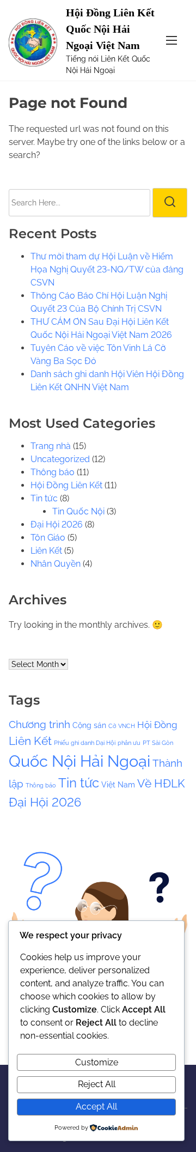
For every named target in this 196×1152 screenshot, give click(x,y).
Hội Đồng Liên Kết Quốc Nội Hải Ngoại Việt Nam (110, 29)
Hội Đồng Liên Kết (66, 485)
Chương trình (39, 724)
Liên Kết (46, 550)
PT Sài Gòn (158, 742)
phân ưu (129, 742)
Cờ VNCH (121, 726)
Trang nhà (50, 446)
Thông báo (52, 472)
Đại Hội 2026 (56, 524)
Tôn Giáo (47, 537)
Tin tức (44, 498)
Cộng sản (89, 725)
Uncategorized (60, 459)
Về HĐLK (161, 783)
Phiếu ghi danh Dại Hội (84, 742)
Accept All (96, 1106)
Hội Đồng (157, 724)
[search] (169, 202)
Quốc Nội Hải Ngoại (79, 761)
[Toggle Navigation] (171, 40)
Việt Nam (118, 784)
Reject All (96, 1084)
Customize (96, 1062)
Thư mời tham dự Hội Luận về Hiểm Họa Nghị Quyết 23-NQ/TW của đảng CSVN (106, 269)
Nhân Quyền (55, 564)
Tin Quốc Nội (78, 511)
